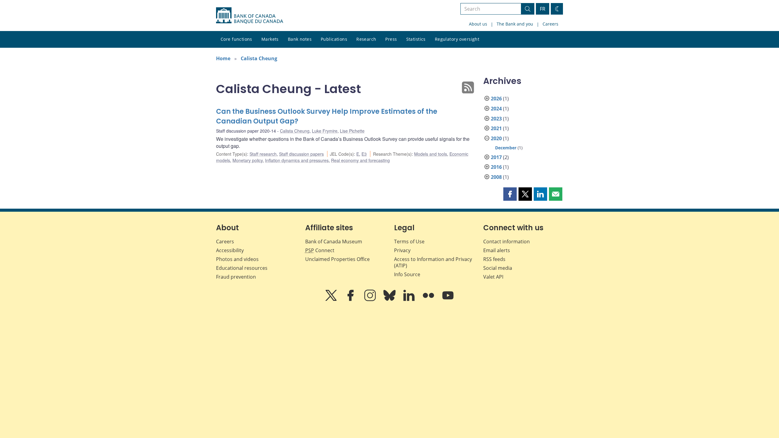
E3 (364, 154)
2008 (496, 177)
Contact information (506, 241)
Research (366, 39)
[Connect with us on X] (331, 299)
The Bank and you (515, 24)
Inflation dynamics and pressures (297, 160)
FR (542, 8)
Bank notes (300, 39)
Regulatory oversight (457, 39)
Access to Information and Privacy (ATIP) (433, 262)
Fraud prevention (236, 276)
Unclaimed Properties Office (337, 259)
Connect (319, 250)
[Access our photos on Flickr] (429, 299)
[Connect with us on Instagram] (370, 299)
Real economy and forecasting (360, 160)
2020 (496, 138)
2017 (496, 157)
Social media (497, 268)
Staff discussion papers (301, 154)
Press (391, 39)
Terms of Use (409, 241)
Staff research (263, 154)
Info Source (407, 274)
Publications (334, 39)
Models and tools (430, 154)
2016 (496, 167)
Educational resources (241, 268)
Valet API (493, 276)
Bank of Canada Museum (333, 241)
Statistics (416, 39)
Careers (550, 24)
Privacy (402, 250)
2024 (496, 108)
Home (223, 58)
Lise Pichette (352, 131)
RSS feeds (494, 259)
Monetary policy (247, 160)
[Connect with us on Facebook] (351, 299)
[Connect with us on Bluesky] (390, 299)
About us (478, 24)
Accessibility (230, 250)
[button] (510, 194)
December (505, 148)
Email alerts (496, 250)
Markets (270, 39)
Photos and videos (237, 259)
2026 (496, 98)
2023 (496, 118)
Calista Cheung (259, 58)
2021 (496, 128)
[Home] (249, 15)
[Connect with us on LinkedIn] (409, 299)
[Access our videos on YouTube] (448, 299)
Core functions (236, 39)
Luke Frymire (324, 131)
